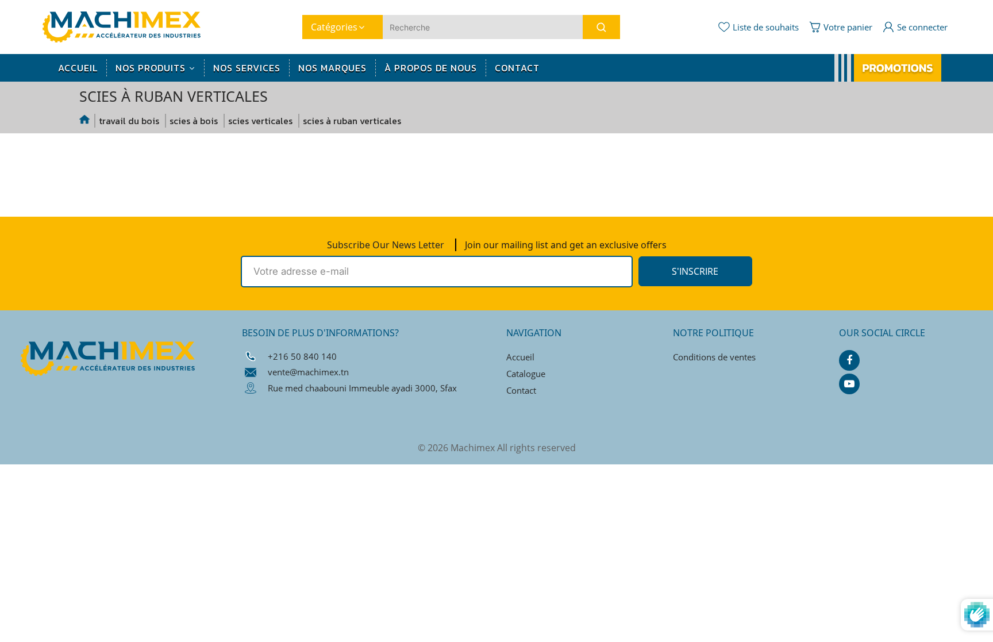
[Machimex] (126, 26)
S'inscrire (695, 271)
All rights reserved (536, 447)
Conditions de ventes (714, 357)
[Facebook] (849, 360)
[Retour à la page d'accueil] (85, 121)
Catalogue (525, 373)
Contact (521, 390)
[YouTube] (849, 384)
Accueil (520, 357)
